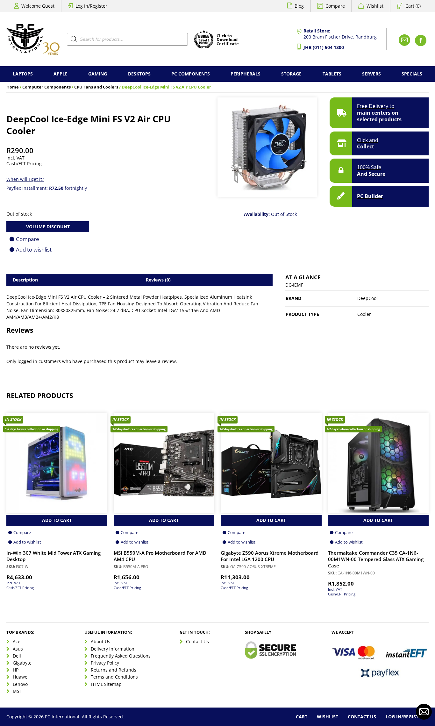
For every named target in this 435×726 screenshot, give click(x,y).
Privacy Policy (105, 663)
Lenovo (20, 684)
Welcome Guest (37, 6)
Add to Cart (57, 520)
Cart (301, 717)
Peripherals (245, 74)
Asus (18, 649)
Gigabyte (22, 663)
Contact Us (197, 641)
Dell (17, 656)
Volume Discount (48, 227)
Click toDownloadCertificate (228, 40)
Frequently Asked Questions (121, 656)
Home (12, 87)
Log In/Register (91, 6)
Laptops (23, 74)
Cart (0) (413, 6)
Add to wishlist (34, 249)
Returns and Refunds (113, 670)
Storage (291, 74)
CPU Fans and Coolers (96, 87)
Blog (299, 6)
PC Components (190, 74)
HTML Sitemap (106, 684)
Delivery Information (112, 649)
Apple (60, 74)
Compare (335, 6)
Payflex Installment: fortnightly (46, 188)
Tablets (332, 74)
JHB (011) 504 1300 (323, 47)
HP (15, 670)
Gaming (97, 74)
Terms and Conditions (114, 677)
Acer (17, 641)
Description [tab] (25, 280)
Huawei (21, 677)
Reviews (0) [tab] (158, 280)
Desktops (139, 74)
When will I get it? (25, 179)
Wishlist (375, 6)
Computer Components (46, 87)
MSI (17, 691)
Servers (371, 74)
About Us (100, 641)
